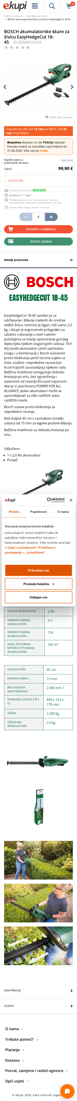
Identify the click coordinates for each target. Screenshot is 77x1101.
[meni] (35, 6)
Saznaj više (15, 180)
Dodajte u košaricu (41, 229)
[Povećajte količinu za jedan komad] (51, 217)
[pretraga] (52, 6)
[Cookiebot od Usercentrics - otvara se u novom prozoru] (48, 500)
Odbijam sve (38, 597)
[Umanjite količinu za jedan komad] (25, 217)
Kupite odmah (41, 241)
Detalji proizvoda (16, 260)
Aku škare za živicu (37, 15)
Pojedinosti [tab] (38, 511)
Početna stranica (13, 15)
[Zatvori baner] (70, 500)
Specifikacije (12, 990)
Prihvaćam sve (38, 570)
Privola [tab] (14, 511)
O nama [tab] (63, 511)
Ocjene (9, 1006)
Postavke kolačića (36, 583)
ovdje (43, 150)
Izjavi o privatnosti (21, 547)
